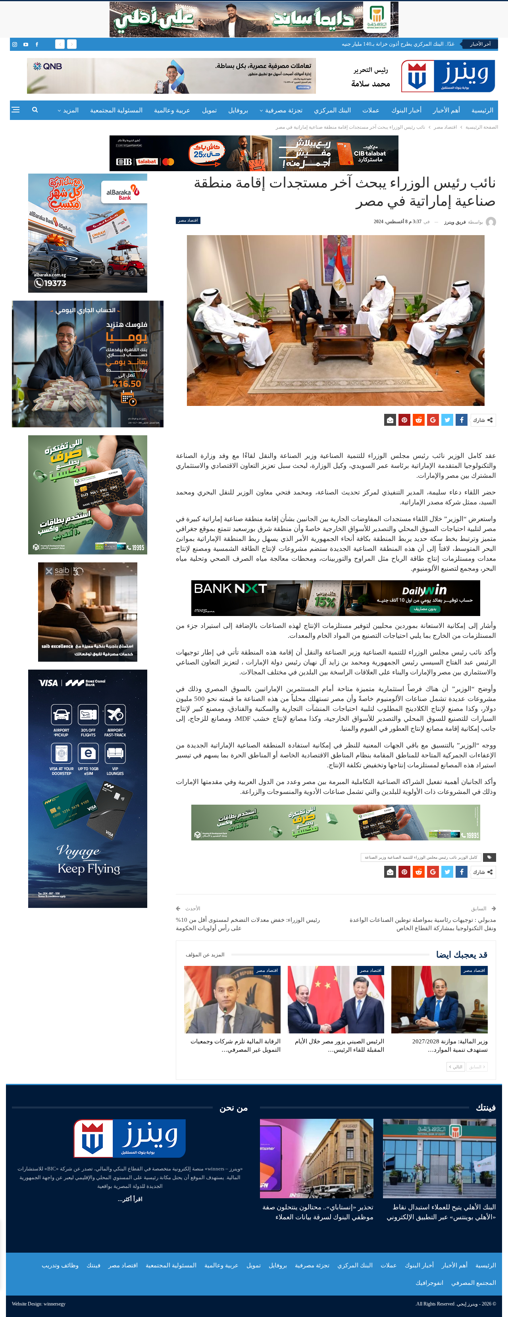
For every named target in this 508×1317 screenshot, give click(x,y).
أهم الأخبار (446, 110)
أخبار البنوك (406, 110)
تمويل (209, 110)
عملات (371, 110)
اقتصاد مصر (188, 220)
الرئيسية (482, 110)
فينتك (93, 1265)
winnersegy (54, 1304)
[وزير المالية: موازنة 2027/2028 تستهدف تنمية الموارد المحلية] (439, 999)
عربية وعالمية (172, 110)
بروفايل (238, 110)
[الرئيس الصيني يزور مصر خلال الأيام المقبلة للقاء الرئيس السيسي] (336, 999)
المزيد (71, 110)
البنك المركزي (332, 110)
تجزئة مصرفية (283, 110)
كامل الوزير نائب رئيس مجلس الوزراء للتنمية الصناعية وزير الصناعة (421, 857)
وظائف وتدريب (60, 1265)
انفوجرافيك (429, 1283)
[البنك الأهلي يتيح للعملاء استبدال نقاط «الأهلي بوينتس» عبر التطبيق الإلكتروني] (439, 1158)
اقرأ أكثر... (130, 1199)
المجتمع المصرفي (473, 1283)
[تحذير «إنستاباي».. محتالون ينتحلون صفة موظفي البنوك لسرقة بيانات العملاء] (316, 1158)
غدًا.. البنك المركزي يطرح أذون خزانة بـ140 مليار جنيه (398, 44)
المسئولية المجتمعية (116, 110)
